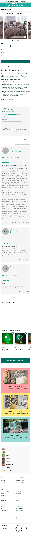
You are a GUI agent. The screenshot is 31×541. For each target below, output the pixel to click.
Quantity (3, 55)
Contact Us (3, 510)
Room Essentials (19, 510)
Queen (13, 45)
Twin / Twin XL (5, 45)
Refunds (3, 506)
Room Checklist (19, 506)
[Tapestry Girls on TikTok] (19, 531)
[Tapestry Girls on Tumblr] (21, 531)
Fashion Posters (19, 491)
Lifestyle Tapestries (20, 482)
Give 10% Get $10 (19, 512)
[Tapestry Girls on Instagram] (16, 528)
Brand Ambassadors (5, 512)
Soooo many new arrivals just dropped (15, 1)
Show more (15, 297)
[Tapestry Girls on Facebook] (19, 528)
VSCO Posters (18, 493)
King (18, 45)
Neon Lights (18, 489)
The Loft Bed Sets (19, 487)
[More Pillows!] (15, 426)
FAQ (2, 508)
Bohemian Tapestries (20, 480)
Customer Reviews (19, 504)
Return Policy (4, 504)
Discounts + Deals (19, 508)
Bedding (3, 482)
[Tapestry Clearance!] (15, 402)
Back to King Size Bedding (16, 360)
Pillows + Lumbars (5, 491)
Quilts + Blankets (5, 489)
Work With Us (4, 514)
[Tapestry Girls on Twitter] (24, 528)
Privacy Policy (18, 517)
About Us (18, 502)
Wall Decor (3, 495)
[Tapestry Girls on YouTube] (21, 528)
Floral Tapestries (19, 484)
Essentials (3, 486)
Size (2, 43)
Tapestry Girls (15, 330)
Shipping (3, 502)
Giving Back (18, 519)
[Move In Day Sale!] (15, 377)
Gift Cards (3, 497)
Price (2, 49)
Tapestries (3, 480)
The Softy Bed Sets (20, 486)
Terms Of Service (19, 515)
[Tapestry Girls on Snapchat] (16, 531)
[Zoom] (25, 37)
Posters (2, 493)
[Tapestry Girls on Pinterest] (26, 528)
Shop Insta (18, 514)
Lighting (3, 487)
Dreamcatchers (4, 484)
